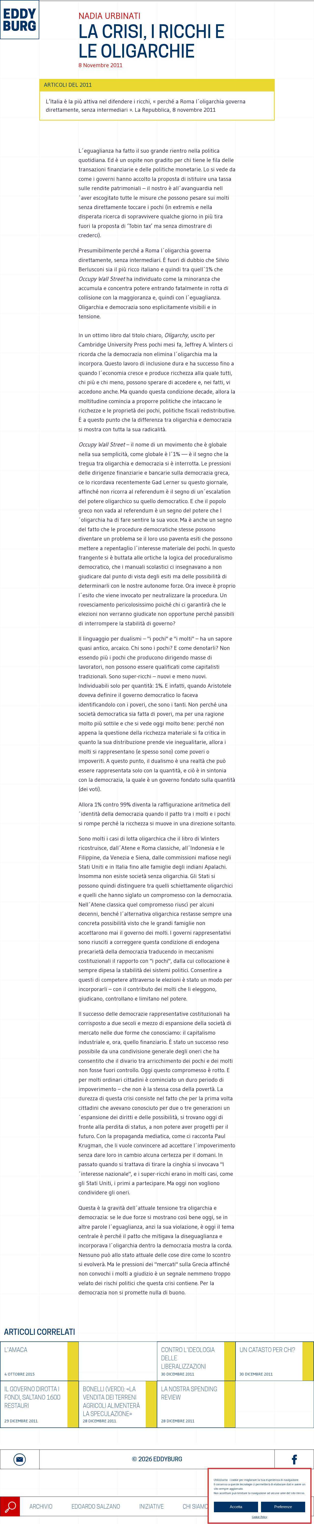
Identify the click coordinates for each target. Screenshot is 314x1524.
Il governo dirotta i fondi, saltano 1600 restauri (32, 1397)
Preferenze (283, 1507)
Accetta (236, 1507)
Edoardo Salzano (96, 1506)
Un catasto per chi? (267, 1349)
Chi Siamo (195, 1506)
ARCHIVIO (40, 1506)
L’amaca (15, 1349)
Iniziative (151, 1506)
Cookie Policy (259, 1517)
